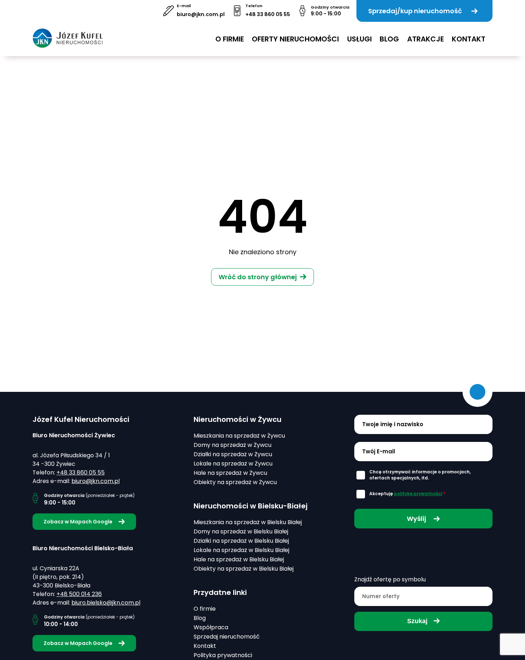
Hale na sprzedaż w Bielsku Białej (239, 559)
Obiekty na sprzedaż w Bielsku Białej (244, 569)
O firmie (229, 39)
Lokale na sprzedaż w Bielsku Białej (241, 550)
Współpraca (211, 627)
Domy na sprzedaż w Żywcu (232, 445)
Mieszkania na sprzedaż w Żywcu (239, 436)
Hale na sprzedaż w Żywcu (230, 473)
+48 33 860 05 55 (267, 14)
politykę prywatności (418, 494)
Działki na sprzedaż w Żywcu (233, 454)
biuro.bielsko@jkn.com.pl (105, 603)
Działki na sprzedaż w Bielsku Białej (241, 541)
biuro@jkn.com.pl (201, 14)
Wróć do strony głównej (258, 276)
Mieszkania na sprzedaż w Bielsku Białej (248, 522)
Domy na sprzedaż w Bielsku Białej (241, 531)
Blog (389, 39)
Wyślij (417, 518)
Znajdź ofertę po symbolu (390, 579)
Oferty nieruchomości (295, 39)
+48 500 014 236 (79, 594)
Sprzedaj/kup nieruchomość (415, 10)
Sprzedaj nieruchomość (227, 636)
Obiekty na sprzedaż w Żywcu (235, 482)
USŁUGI (359, 39)
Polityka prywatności (223, 655)
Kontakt (468, 39)
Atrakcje (425, 39)
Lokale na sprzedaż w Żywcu (233, 463)
